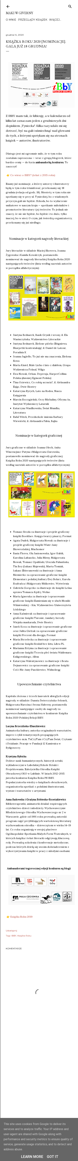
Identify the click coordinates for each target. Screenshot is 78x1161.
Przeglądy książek (32, 19)
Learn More (32, 1156)
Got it (52, 1156)
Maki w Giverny (19, 13)
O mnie (11, 19)
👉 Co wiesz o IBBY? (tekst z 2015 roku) (30, 175)
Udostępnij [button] (11, 930)
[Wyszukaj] (70, 5)
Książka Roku (24, 935)
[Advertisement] (39, 1082)
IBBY (13, 935)
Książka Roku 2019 (21, 916)
